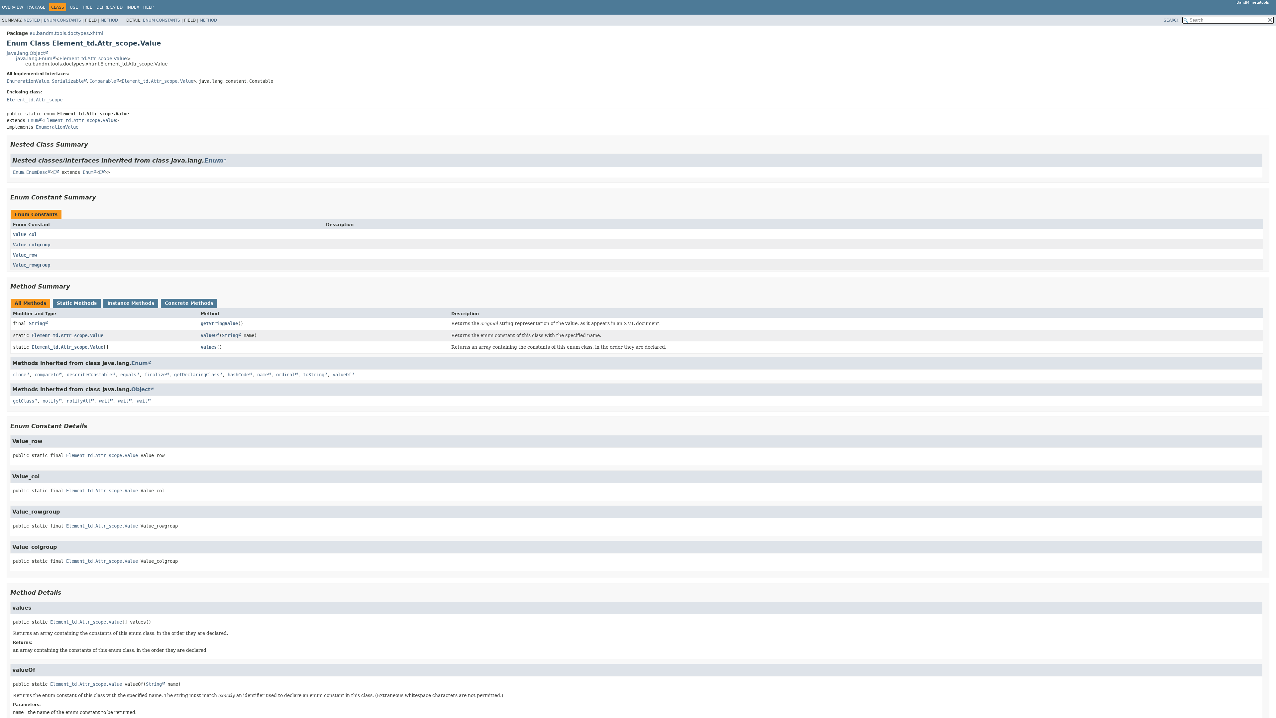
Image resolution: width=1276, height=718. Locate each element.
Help (148, 7)
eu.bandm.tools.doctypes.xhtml (66, 33)
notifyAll (79, 401)
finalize (155, 374)
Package (36, 7)
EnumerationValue (28, 81)
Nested (32, 20)
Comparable (102, 81)
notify (50, 401)
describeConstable (89, 374)
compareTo (46, 374)
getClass (23, 401)
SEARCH (1172, 20)
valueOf (210, 335)
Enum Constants (62, 20)
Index (133, 7)
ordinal (285, 374)
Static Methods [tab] (77, 303)
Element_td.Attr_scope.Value (93, 58)
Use (74, 7)
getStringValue (219, 323)
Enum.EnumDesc (30, 172)
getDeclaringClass (196, 374)
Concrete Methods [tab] (189, 303)
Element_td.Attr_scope (34, 99)
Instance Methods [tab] (130, 303)
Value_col (25, 234)
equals (128, 374)
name (262, 374)
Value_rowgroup (31, 265)
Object (141, 389)
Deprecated (109, 7)
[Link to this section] (92, 144)
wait (104, 401)
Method (109, 20)
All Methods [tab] (30, 303)
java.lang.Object (26, 53)
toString (313, 374)
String (37, 323)
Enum (33, 120)
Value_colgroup (31, 244)
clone (19, 374)
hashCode (238, 374)
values (209, 347)
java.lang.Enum (34, 58)
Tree (87, 7)
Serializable (68, 81)
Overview (12, 7)
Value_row (25, 255)
